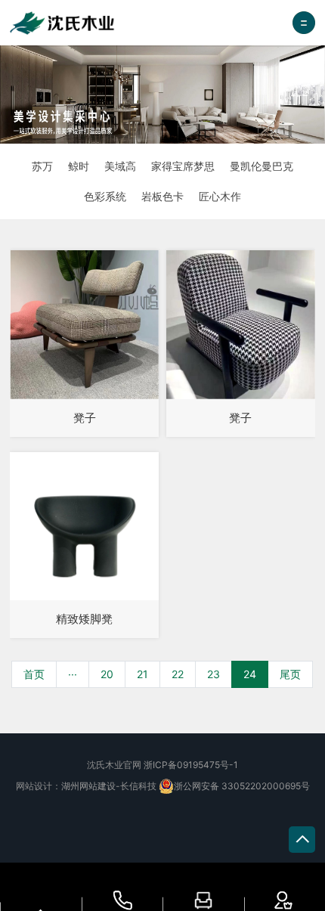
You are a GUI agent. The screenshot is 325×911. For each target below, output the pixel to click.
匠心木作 (220, 196)
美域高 (120, 166)
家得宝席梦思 (183, 166)
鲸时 (78, 166)
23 (213, 674)
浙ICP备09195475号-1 (191, 764)
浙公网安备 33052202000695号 (242, 786)
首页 (34, 674)
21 (142, 674)
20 (107, 674)
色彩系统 (105, 196)
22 (178, 674)
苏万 (42, 166)
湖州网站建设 (88, 786)
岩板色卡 (162, 196)
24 (249, 674)
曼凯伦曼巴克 (261, 166)
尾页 (290, 674)
